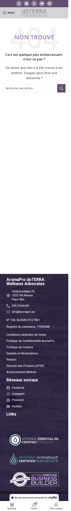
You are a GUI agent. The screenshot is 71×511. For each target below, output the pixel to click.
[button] (34, 420)
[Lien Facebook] (19, 4)
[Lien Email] (26, 4)
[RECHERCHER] (61, 88)
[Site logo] (34, 12)
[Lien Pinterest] (49, 4)
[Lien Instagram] (34, 4)
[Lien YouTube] (42, 4)
